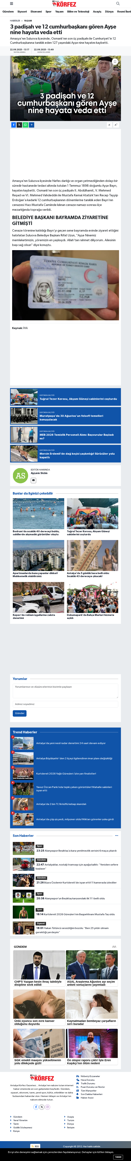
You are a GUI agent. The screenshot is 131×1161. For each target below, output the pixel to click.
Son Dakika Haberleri (91, 1094)
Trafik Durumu (88, 1083)
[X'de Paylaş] (19, 125)
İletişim (70, 1127)
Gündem (8, 11)
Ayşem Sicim (39, 473)
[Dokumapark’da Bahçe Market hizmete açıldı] (92, 597)
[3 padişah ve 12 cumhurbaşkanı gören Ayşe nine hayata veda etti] (65, 88)
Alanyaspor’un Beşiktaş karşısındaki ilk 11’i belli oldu (70, 898)
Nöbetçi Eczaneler (90, 1076)
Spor (49, 11)
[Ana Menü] (11, 3)
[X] (41, 1107)
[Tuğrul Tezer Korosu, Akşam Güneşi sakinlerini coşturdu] (92, 513)
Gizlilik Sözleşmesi (22, 1127)
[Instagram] (47, 1107)
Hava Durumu (88, 1080)
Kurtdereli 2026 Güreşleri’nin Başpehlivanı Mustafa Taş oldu (75, 914)
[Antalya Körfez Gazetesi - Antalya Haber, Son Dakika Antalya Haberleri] (64, 3)
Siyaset (22, 11)
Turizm (70, 1120)
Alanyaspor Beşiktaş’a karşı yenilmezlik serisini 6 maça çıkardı (76, 850)
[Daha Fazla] (31, 125)
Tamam (118, 1157)
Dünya (109, 11)
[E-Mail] (33, 480)
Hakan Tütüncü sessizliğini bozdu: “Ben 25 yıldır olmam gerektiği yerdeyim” (72, 930)
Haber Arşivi (87, 1098)
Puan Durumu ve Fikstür (93, 1087)
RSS (37, 1146)
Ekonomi (36, 11)
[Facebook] (36, 1107)
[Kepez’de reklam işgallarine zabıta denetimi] (38, 597)
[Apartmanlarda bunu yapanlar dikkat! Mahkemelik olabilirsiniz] (38, 555)
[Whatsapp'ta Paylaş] (25, 125)
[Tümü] (116, 835)
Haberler (15, 21)
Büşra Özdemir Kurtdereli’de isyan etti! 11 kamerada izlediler (76, 882)
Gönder (19, 713)
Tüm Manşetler (88, 1091)
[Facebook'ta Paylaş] (13, 125)
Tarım (16, 1124)
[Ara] (118, 4)
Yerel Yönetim (20, 1120)
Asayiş (97, 11)
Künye (16, 1131)
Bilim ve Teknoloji (78, 11)
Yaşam (59, 11)
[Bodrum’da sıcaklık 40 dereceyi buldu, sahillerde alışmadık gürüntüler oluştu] (38, 513)
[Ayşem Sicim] (20, 475)
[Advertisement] (65, 153)
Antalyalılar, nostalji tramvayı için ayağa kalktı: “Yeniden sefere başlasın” (77, 866)
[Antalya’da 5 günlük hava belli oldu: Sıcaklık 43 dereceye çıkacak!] (92, 555)
